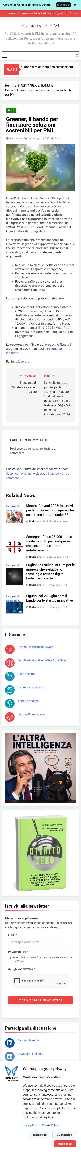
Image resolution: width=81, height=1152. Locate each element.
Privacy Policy (31, 1125)
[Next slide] (76, 13)
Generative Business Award (35, 647)
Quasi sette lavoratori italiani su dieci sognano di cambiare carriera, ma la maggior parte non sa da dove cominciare (36, 13)
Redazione (16, 138)
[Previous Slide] (70, 13)
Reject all (40, 1135)
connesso (32, 448)
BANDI (11, 110)
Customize (64, 1135)
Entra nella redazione (31, 714)
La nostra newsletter (30, 687)
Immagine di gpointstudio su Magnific (14, 510)
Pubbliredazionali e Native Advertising (42, 660)
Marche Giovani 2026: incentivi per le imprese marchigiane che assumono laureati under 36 (50, 510)
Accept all (65, 1144)
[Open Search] (77, 55)
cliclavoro (23, 361)
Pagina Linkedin (28, 1040)
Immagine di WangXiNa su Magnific (13, 601)
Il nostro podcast (28, 701)
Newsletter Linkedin (30, 1054)
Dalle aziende (26, 674)
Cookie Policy (50, 1125)
